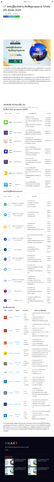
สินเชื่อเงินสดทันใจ (9, 259)
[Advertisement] (27, 30)
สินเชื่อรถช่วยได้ (17, 404)
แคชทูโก (9, 280)
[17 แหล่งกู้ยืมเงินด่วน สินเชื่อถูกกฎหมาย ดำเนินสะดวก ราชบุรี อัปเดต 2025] (9, 471)
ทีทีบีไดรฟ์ (17, 372)
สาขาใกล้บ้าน (10, 317)
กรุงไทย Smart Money (9, 214)
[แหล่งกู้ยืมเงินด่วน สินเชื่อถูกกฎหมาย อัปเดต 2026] (9, 463)
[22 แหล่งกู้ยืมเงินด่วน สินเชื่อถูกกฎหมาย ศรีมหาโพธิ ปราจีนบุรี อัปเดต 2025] (32, 471)
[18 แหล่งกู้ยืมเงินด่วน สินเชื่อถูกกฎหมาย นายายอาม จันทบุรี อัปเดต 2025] (32, 463)
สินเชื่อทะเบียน (17, 381)
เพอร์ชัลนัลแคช (9, 291)
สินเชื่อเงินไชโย (17, 353)
